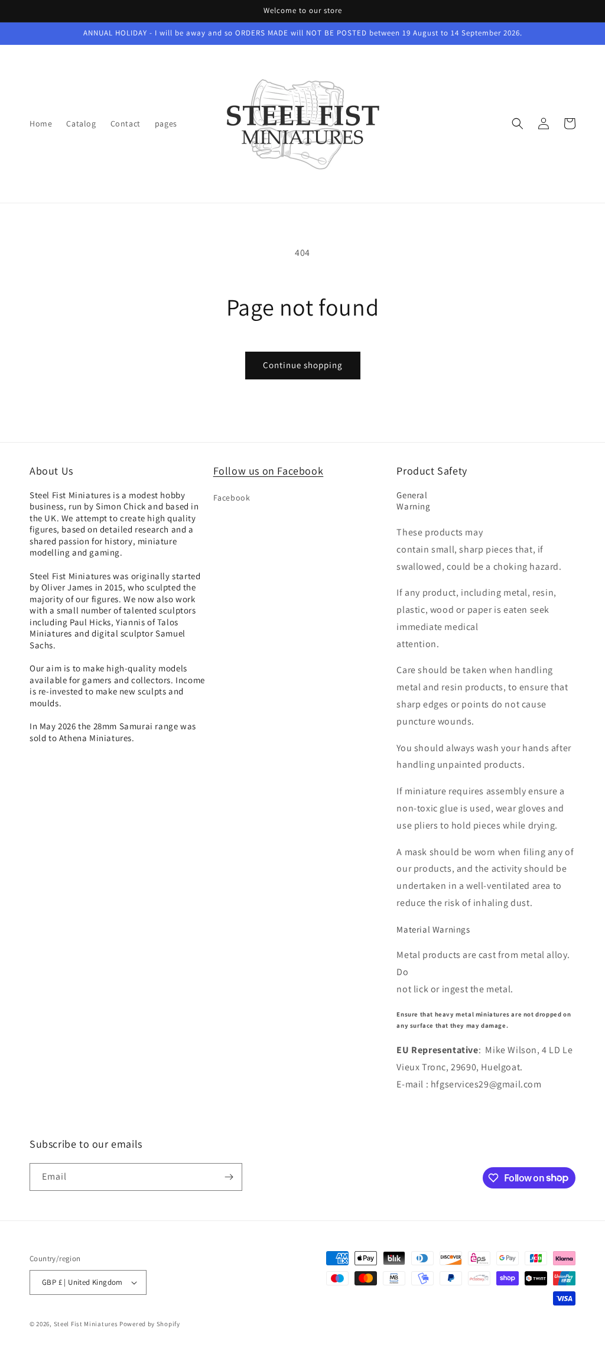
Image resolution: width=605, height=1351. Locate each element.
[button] (518, 124)
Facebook (232, 497)
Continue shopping (303, 365)
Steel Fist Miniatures (86, 1324)
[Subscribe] (229, 1177)
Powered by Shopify (149, 1324)
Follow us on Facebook (268, 471)
